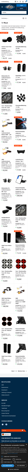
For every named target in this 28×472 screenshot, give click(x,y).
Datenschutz (4, 387)
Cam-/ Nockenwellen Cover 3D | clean (7, 106)
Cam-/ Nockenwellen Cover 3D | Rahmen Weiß (21, 219)
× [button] (26, 444)
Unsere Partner (5, 413)
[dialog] (14, 457)
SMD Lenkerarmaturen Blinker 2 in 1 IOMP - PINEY (21, 301)
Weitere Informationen (13, 453)
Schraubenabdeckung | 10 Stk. (21, 106)
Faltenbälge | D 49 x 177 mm (21, 76)
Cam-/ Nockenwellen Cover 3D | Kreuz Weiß (7, 273)
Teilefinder (4, 408)
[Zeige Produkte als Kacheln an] (23, 18)
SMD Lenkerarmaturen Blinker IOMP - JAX (6, 133)
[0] (25, 1)
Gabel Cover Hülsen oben (6, 246)
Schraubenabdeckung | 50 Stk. (21, 47)
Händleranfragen (5, 405)
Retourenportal (5, 411)
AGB (2, 385)
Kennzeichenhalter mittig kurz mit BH (20, 246)
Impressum (4, 390)
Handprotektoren (6, 217)
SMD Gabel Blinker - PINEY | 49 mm (7, 299)
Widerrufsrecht (5, 395)
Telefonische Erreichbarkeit (8, 416)
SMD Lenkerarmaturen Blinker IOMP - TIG (6, 161)
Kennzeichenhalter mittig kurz (20, 132)
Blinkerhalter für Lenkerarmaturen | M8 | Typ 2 (6, 190)
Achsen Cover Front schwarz (6, 47)
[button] (14, 469)
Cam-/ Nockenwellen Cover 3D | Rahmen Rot (7, 330)
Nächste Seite (21, 371)
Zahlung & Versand (6, 392)
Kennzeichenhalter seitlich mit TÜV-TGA (21, 188)
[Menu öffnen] (2, 7)
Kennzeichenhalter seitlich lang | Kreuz (20, 357)
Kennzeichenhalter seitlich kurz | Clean (20, 329)
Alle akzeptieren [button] (7, 465)
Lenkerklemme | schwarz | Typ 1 (20, 160)
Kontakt (3, 403)
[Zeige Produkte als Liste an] (26, 18)
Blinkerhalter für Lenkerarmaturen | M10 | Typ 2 (6, 77)
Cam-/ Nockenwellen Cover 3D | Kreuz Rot (21, 272)
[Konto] (23, 1)
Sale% (21, 8)
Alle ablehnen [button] (21, 465)
